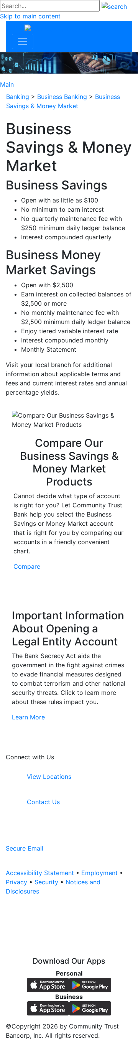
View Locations (48, 776)
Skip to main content (30, 16)
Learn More (28, 717)
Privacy (16, 882)
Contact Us (42, 802)
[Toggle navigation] (22, 41)
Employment (99, 873)
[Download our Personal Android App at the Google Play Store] (90, 984)
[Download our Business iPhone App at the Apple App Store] (48, 1008)
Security (46, 882)
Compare (26, 566)
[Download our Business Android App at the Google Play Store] (90, 1008)
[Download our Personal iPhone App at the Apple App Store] (48, 984)
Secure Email (24, 848)
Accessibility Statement (40, 873)
